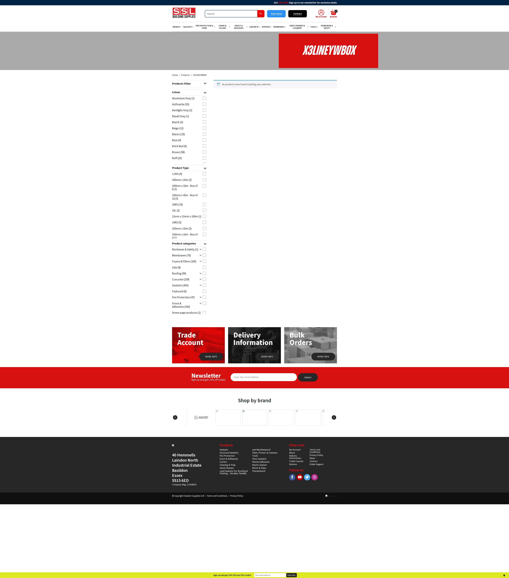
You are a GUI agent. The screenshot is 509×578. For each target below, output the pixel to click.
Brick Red (179, 146)
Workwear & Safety (327, 26)
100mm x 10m (182, 179)
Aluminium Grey (183, 98)
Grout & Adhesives (238, 26)
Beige (178, 128)
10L (176, 210)
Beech (177, 122)
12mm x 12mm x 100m (186, 216)
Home (175, 75)
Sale (176, 267)
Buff (177, 158)
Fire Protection (183, 297)
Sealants (187, 27)
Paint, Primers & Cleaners (297, 26)
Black (178, 134)
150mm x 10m (182, 228)
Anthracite (180, 104)
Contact (297, 13)
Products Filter (181, 83)
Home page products (186, 312)
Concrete (254, 27)
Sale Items (276, 13)
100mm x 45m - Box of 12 (185, 197)
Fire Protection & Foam (204, 26)
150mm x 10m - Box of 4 (185, 236)
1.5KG (177, 174)
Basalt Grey (180, 116)
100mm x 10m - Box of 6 (185, 187)
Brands (176, 27)
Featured (179, 291)
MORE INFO (211, 356)
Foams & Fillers (222, 26)
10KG (177, 204)
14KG (177, 222)
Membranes (278, 27)
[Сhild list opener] (200, 249)
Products (185, 75)
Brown (178, 152)
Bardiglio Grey (182, 110)
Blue (176, 140)
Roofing (266, 27)
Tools (313, 27)
